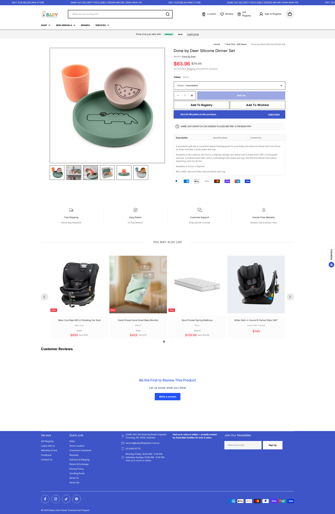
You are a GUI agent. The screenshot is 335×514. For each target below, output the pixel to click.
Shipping (191, 69)
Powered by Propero (79, 510)
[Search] (168, 14)
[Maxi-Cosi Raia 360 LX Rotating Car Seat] (79, 284)
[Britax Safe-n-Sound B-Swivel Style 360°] (256, 284)
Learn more (193, 34)
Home (217, 44)
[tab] (192, 137)
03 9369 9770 (133, 448)
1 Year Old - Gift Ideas (236, 44)
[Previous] (44, 297)
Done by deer (189, 56)
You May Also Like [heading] (167, 242)
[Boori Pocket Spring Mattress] (197, 284)
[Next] (290, 297)
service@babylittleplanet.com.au (142, 443)
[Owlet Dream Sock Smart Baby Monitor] (138, 284)
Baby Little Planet (58, 510)
